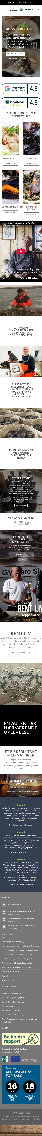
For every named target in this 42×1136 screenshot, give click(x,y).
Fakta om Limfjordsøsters (11, 1010)
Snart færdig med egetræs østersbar (21, 911)
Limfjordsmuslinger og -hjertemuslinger (17, 954)
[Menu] (3, 9)
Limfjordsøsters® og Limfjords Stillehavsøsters (20, 950)
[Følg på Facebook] (15, 523)
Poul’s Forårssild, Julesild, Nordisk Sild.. (16, 967)
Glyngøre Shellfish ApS (10, 1052)
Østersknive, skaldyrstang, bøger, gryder (17, 963)
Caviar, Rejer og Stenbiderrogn (13, 941)
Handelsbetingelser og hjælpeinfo (15, 997)
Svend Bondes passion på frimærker (21, 926)
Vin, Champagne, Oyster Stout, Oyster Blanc (19, 959)
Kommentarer (12, 928)
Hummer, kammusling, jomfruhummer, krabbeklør (21, 946)
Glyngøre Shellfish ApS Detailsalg (14, 1049)
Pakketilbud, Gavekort (10, 972)
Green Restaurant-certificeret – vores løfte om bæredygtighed (19, 1020)
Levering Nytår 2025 (15, 904)
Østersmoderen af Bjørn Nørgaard (21, 918)
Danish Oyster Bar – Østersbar (13, 1002)
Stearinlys (5, 976)
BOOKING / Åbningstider (12, 993)
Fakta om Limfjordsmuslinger (13, 1015)
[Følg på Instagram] (21, 523)
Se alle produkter (8, 980)
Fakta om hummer (9, 1006)
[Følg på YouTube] (27, 523)
